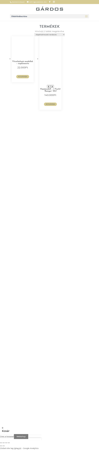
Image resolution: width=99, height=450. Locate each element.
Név (18, 192)
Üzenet (19, 205)
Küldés (23, 212)
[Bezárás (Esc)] (9, 442)
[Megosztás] (6, 442)
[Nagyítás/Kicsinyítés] (1, 442)
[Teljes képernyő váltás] (4, 442)
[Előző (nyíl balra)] (1, 445)
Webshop (21, 436)
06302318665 (18, 2)
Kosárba (22, 76)
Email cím (20, 197)
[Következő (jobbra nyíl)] (4, 445)
